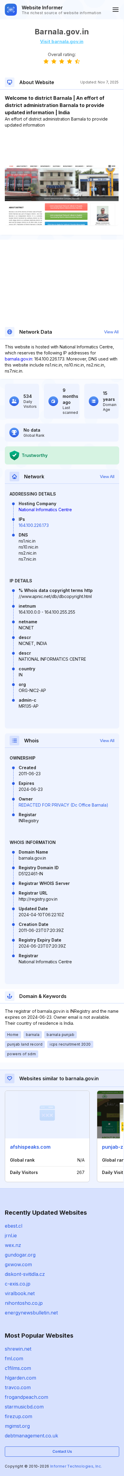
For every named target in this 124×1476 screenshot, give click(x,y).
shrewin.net (18, 1349)
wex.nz (13, 1245)
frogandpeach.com (26, 1397)
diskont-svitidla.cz (25, 1274)
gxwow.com (18, 1264)
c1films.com (18, 1368)
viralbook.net (20, 1293)
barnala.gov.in (18, 358)
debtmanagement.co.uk (31, 1436)
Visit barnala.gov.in (61, 41)
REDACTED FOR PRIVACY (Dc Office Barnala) (63, 804)
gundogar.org (20, 1255)
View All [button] (111, 331)
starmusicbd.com (24, 1407)
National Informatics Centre (45, 509)
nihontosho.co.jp (24, 1303)
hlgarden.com (20, 1378)
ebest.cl (13, 1226)
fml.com (14, 1358)
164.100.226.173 (34, 525)
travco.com (18, 1387)
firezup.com (18, 1416)
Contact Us (62, 1451)
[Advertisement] (62, 146)
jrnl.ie (11, 1235)
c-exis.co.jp (17, 1284)
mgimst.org (17, 1426)
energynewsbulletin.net (31, 1313)
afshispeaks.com (30, 1147)
